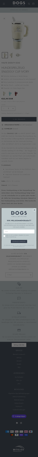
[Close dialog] (34, 210)
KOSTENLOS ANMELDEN (19, 241)
